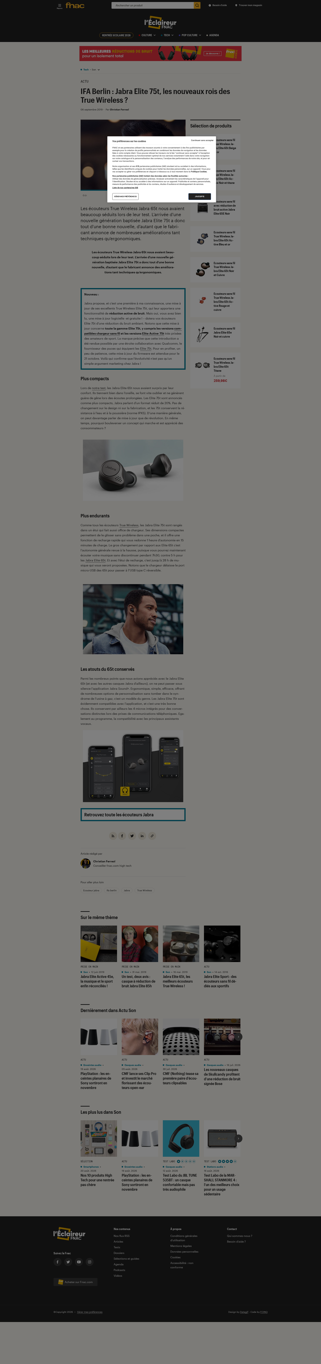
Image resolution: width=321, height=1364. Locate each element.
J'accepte (199, 196)
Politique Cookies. (198, 171)
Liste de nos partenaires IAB (125, 188)
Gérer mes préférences (125, 196)
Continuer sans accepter (202, 140)
